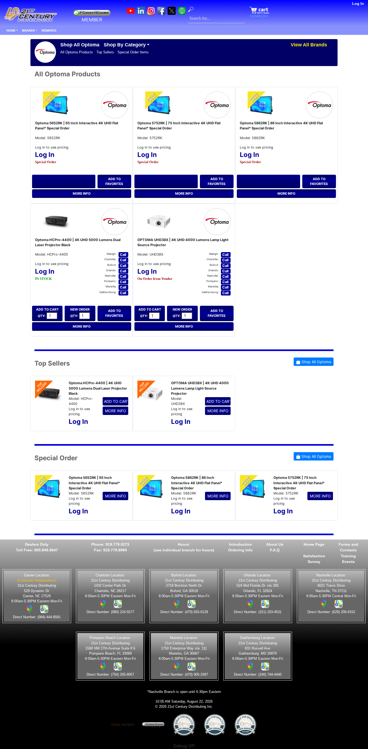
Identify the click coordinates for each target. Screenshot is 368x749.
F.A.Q (275, 550)
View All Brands (309, 44)
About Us (274, 544)
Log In (358, 3)
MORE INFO (82, 193)
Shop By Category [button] (125, 44)
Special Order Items (133, 52)
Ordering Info (240, 550)
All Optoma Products (76, 52)
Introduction (240, 544)
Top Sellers (105, 52)
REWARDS (48, 30)
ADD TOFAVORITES (114, 181)
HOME (10, 30)
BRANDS (28, 30)
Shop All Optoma (79, 44)
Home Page (314, 544)
